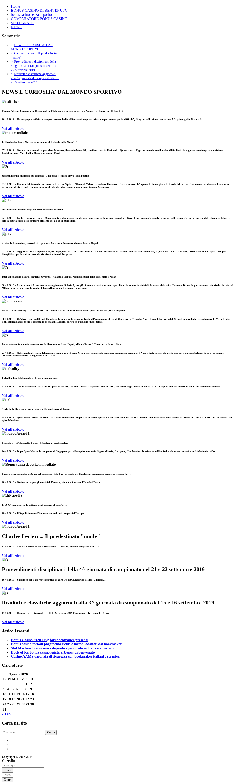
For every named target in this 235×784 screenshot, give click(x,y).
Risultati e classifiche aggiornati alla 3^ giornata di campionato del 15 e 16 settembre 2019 (35, 78)
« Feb (6, 714)
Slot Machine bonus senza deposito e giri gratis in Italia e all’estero (62, 648)
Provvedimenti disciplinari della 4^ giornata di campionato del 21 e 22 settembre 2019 (33, 66)
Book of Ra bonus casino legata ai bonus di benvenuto (53, 652)
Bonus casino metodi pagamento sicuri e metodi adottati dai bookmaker (66, 644)
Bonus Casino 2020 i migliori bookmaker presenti (49, 640)
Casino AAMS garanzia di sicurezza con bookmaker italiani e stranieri (65, 656)
